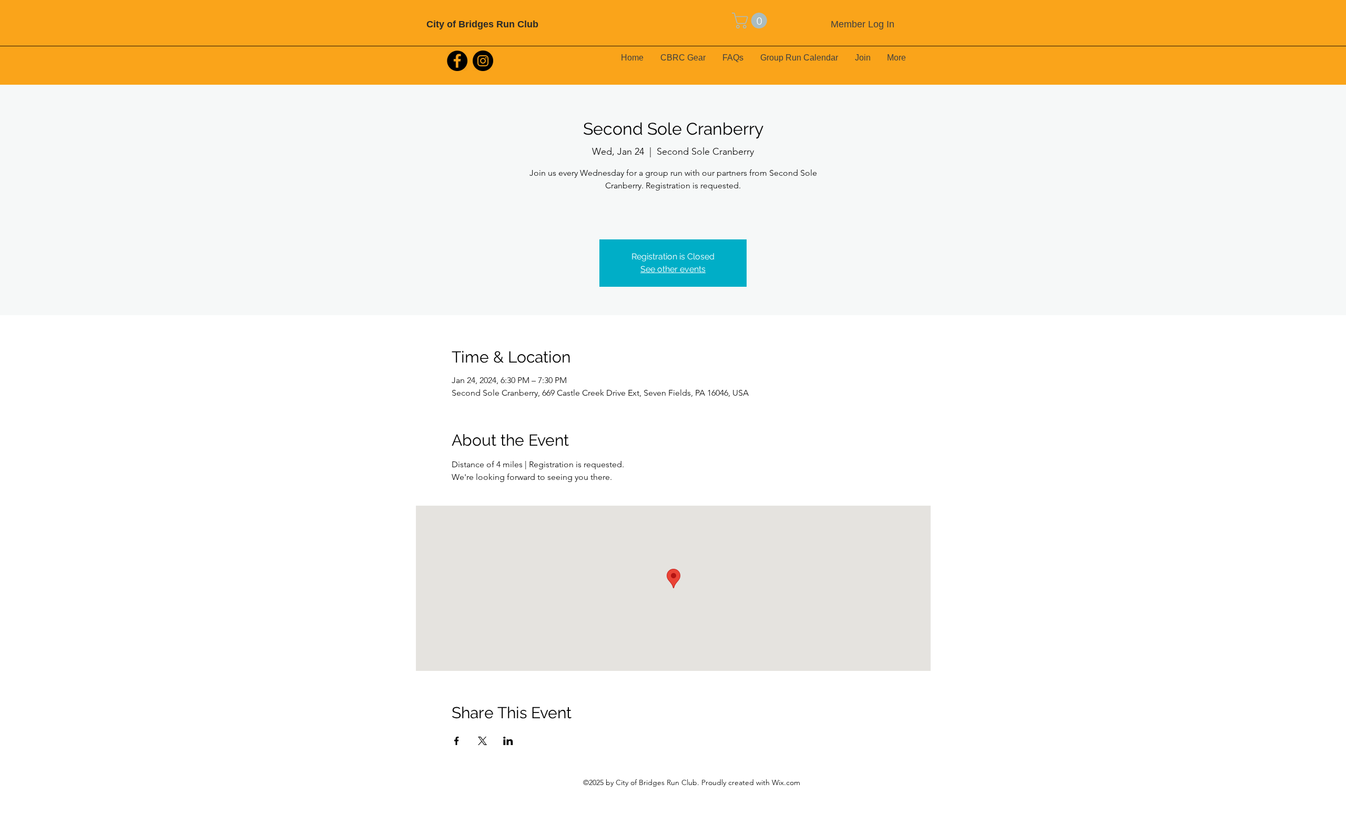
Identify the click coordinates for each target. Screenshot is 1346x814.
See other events (673, 269)
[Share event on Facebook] (457, 741)
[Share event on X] (482, 741)
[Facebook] (457, 61)
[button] (751, 20)
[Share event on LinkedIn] (508, 741)
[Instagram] (483, 61)
